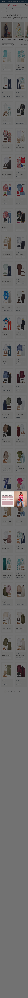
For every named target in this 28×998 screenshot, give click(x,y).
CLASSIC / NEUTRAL (7, 497)
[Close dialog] (26, 492)
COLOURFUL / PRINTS (7, 499)
